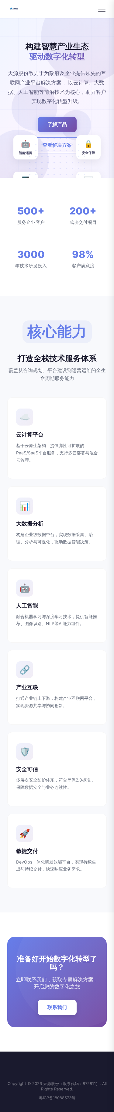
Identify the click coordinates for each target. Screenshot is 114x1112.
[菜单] (102, 9)
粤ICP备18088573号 (57, 1097)
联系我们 (57, 1007)
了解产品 (57, 124)
